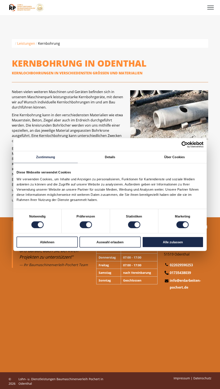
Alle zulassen (173, 242)
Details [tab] (110, 157)
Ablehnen (47, 242)
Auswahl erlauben (110, 242)
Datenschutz (202, 378)
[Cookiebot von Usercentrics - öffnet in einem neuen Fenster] (184, 144)
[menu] (210, 7)
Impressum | (183, 378)
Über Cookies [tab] (174, 157)
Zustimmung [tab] (45, 157)
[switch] (86, 224)
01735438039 (180, 272)
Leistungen (26, 43)
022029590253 (181, 265)
